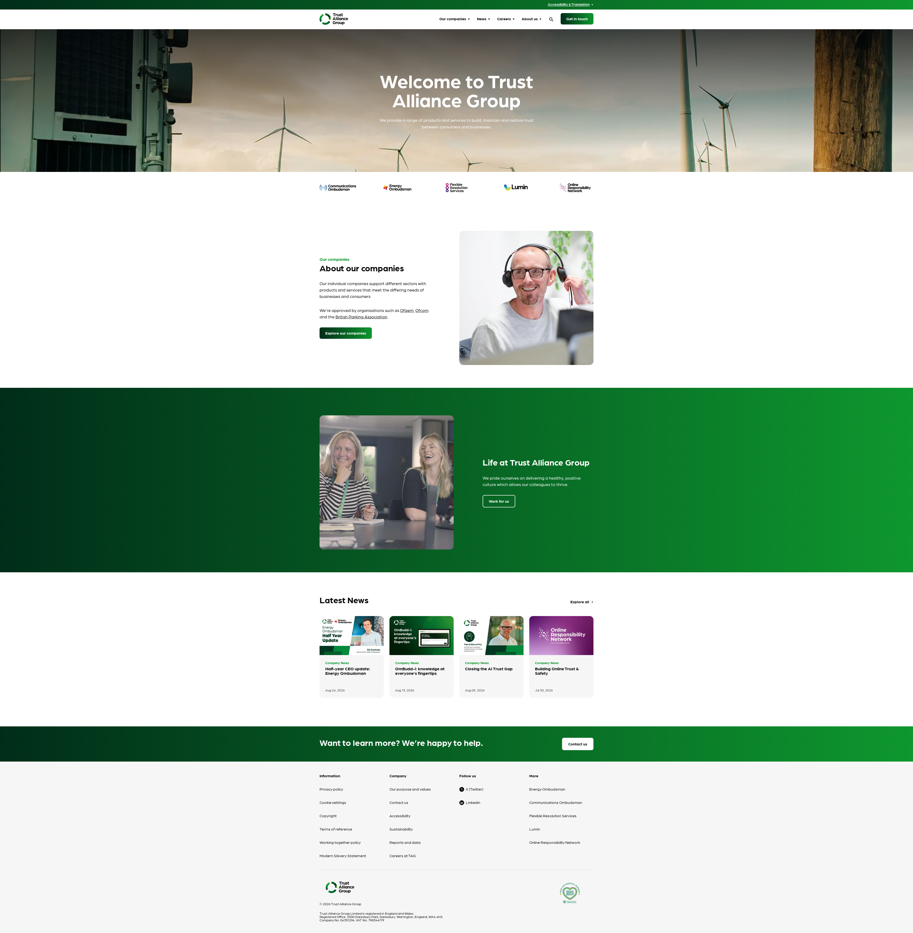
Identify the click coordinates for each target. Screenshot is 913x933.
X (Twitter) (474, 789)
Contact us (577, 743)
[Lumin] (516, 187)
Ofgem (406, 310)
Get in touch (577, 18)
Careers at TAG (402, 855)
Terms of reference (336, 828)
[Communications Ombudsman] (338, 187)
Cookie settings (333, 802)
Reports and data (405, 842)
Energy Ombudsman (547, 789)
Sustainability (401, 828)
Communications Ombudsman (555, 802)
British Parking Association (361, 316)
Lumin (534, 828)
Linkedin (473, 802)
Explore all (582, 601)
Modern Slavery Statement (343, 855)
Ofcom (421, 310)
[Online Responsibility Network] (575, 187)
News (481, 18)
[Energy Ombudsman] (397, 187)
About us (530, 18)
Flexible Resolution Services (553, 815)
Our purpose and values (410, 789)
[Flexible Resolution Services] (456, 187)
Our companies (452, 18)
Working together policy (340, 842)
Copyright (328, 815)
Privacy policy (331, 789)
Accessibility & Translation (569, 4)
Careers (504, 18)
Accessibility (399, 815)
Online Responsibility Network (554, 842)
